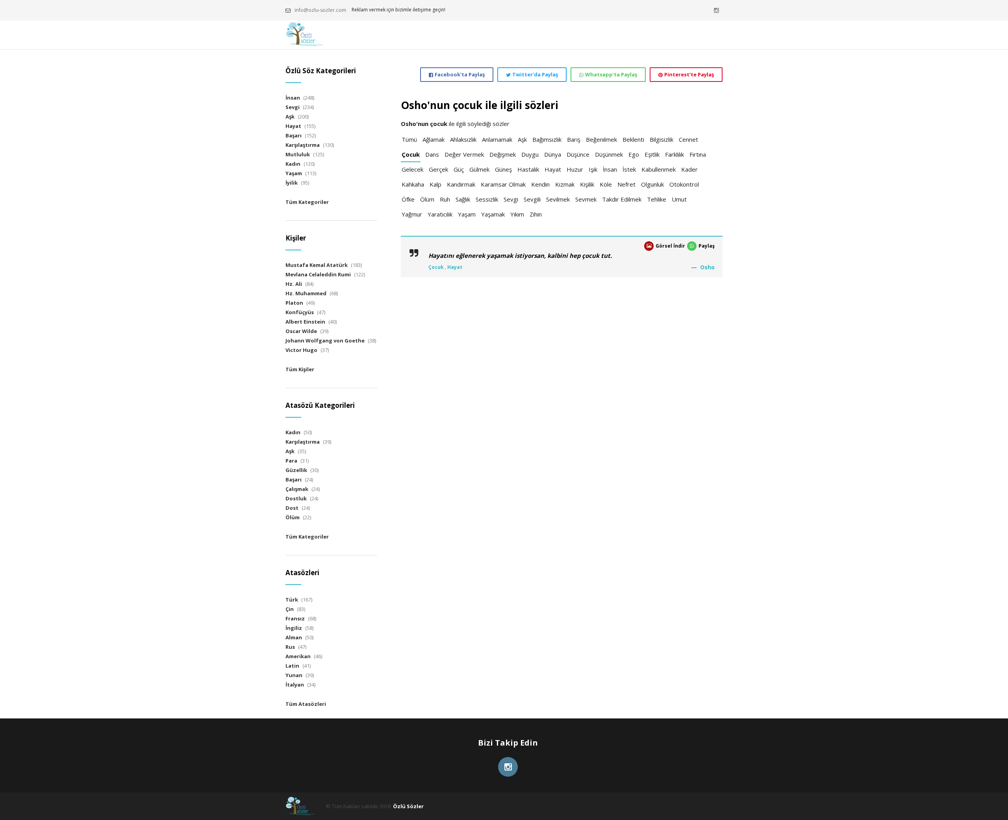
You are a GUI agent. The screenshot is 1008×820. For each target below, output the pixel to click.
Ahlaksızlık (463, 139)
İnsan (610, 169)
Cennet (688, 139)
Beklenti (633, 139)
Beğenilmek (601, 139)
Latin (292, 665)
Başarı (293, 135)
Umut (679, 199)
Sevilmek (558, 199)
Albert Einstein (305, 321)
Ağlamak (433, 139)
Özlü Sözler (408, 806)
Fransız (295, 618)
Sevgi (511, 199)
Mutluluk (297, 154)
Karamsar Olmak (503, 184)
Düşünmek (609, 154)
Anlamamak (497, 139)
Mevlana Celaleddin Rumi (318, 274)
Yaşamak (493, 214)
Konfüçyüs (299, 312)
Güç (459, 169)
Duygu (530, 154)
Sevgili (532, 199)
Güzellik (296, 470)
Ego (633, 154)
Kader (689, 169)
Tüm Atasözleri (305, 703)
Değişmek (502, 154)
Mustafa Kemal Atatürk (316, 264)
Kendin (540, 184)
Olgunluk (652, 184)
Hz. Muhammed (305, 293)
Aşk (522, 139)
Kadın (292, 163)
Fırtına (697, 154)
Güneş (503, 169)
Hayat (553, 169)
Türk (291, 599)
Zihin (536, 214)
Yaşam (467, 214)
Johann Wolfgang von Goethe (325, 340)
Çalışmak (296, 488)
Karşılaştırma (302, 144)
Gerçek (438, 169)
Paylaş (707, 245)
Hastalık (528, 169)
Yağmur (412, 214)
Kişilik (587, 184)
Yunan (293, 675)
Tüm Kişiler (299, 369)
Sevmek (586, 199)
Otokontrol (684, 184)
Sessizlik (487, 199)
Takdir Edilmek (621, 199)
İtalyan (294, 684)
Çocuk (411, 154)
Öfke (408, 199)
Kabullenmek (658, 169)
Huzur (575, 169)
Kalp (435, 184)
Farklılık (674, 154)
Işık (593, 169)
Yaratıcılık (440, 214)
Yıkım (517, 214)
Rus (290, 646)
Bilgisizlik (661, 139)
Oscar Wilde (301, 331)
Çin (289, 609)
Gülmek (479, 169)
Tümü (409, 139)
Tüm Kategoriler (307, 201)
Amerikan (298, 656)
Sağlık (463, 199)
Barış (573, 139)
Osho (707, 267)
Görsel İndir (670, 245)
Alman (293, 637)
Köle (606, 184)
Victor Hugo (301, 350)
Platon (294, 302)
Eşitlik (652, 154)
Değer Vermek (464, 154)
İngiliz (293, 627)
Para (291, 460)
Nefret (626, 184)
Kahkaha (413, 184)
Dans (432, 154)
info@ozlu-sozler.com (320, 9)
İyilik (291, 182)
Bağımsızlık (546, 139)
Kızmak (564, 184)
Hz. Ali (293, 283)
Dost (291, 507)
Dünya (552, 154)
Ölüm (427, 199)
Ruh (445, 199)
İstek (629, 169)
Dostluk (296, 498)
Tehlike (656, 199)
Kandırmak (461, 184)
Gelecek (412, 169)
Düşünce (578, 154)
